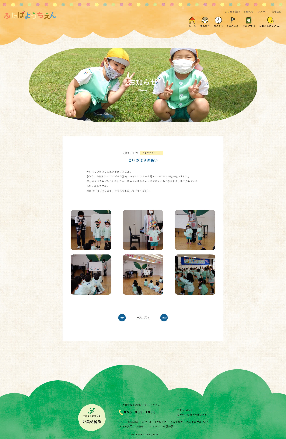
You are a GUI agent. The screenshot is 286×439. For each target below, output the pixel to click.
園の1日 (146, 421)
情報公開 (277, 11)
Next (164, 317)
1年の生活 (161, 421)
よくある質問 (232, 11)
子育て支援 (176, 421)
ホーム (121, 421)
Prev (122, 317)
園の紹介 (133, 421)
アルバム (263, 11)
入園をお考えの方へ (197, 421)
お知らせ (249, 11)
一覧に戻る (143, 317)
